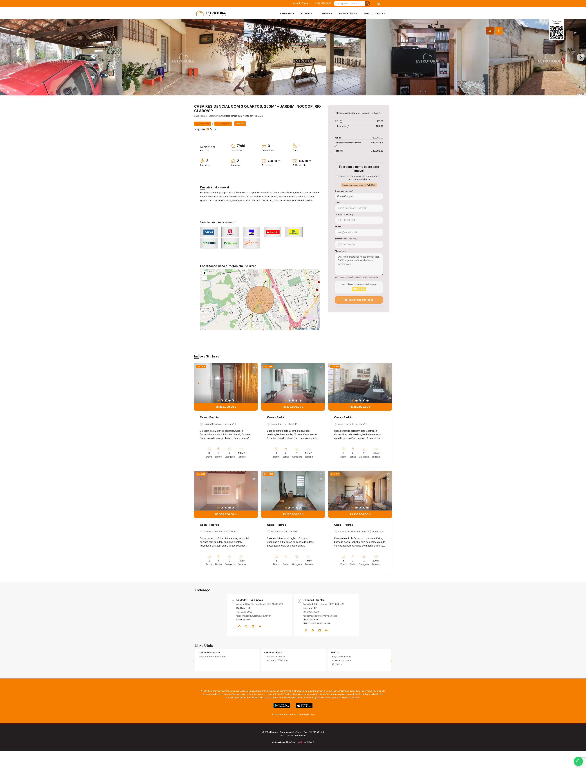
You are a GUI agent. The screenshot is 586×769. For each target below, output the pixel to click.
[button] (378, 3)
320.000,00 (377, 137)
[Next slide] (580, 57)
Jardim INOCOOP (217, 116)
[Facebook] (239, 626)
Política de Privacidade (284, 714)
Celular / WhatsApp (344, 214)
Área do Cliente (300, 3)
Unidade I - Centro (275, 656)
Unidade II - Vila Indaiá (277, 660)
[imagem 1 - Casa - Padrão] (226, 383)
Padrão (203, 116)
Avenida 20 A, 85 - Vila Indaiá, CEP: (259, 604)
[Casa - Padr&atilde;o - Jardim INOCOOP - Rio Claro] (209, 13)
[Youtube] (260, 626)
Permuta (240, 123)
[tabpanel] (293, 57)
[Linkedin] (253, 626)
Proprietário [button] (347, 13)
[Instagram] (246, 626)
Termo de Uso (306, 714)
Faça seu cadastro (341, 656)
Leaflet (300, 329)
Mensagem (340, 251)
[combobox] (359, 196)
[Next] (252, 383)
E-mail (338, 226)
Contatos (337, 664)
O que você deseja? (344, 191)
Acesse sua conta (341, 660)
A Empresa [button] (286, 13)
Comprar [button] (324, 13)
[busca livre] (367, 3)
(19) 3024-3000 (244, 611)
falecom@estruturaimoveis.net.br (253, 615)
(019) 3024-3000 (323, 3)
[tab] (490, 31)
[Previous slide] (5, 57)
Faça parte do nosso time (212, 656)
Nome (338, 202)
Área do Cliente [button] (373, 13)
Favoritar (204, 123)
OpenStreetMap (312, 329)
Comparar (224, 123)
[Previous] (199, 383)
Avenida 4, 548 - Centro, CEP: (323, 604)
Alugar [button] (305, 13)
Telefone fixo (346, 239)
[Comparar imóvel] (254, 372)
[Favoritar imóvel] (254, 367)
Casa (196, 116)
